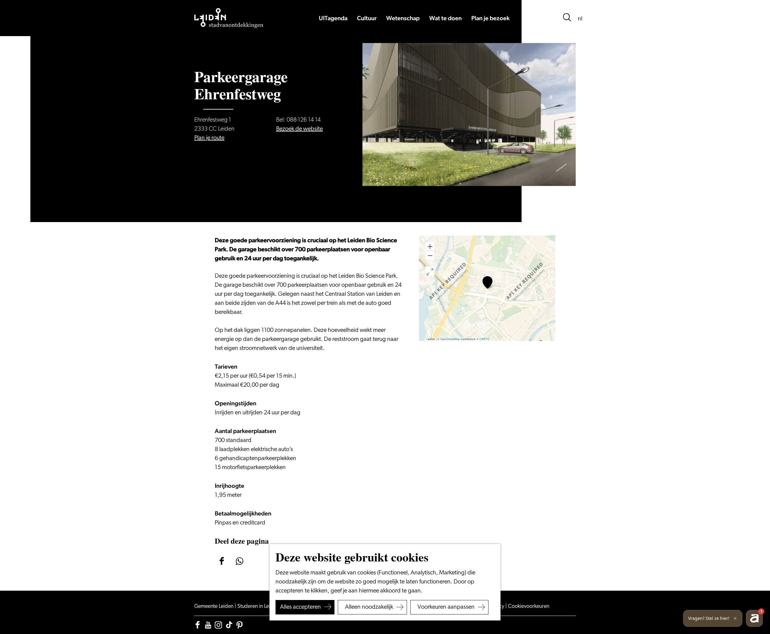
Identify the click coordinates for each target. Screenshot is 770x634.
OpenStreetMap (450, 339)
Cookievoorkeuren (528, 606)
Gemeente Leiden (214, 606)
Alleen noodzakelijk (369, 607)
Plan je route (209, 138)
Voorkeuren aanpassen (446, 607)
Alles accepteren (300, 607)
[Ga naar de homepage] (228, 18)
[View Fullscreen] (429, 271)
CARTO (484, 339)
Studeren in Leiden (258, 606)
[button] (487, 282)
